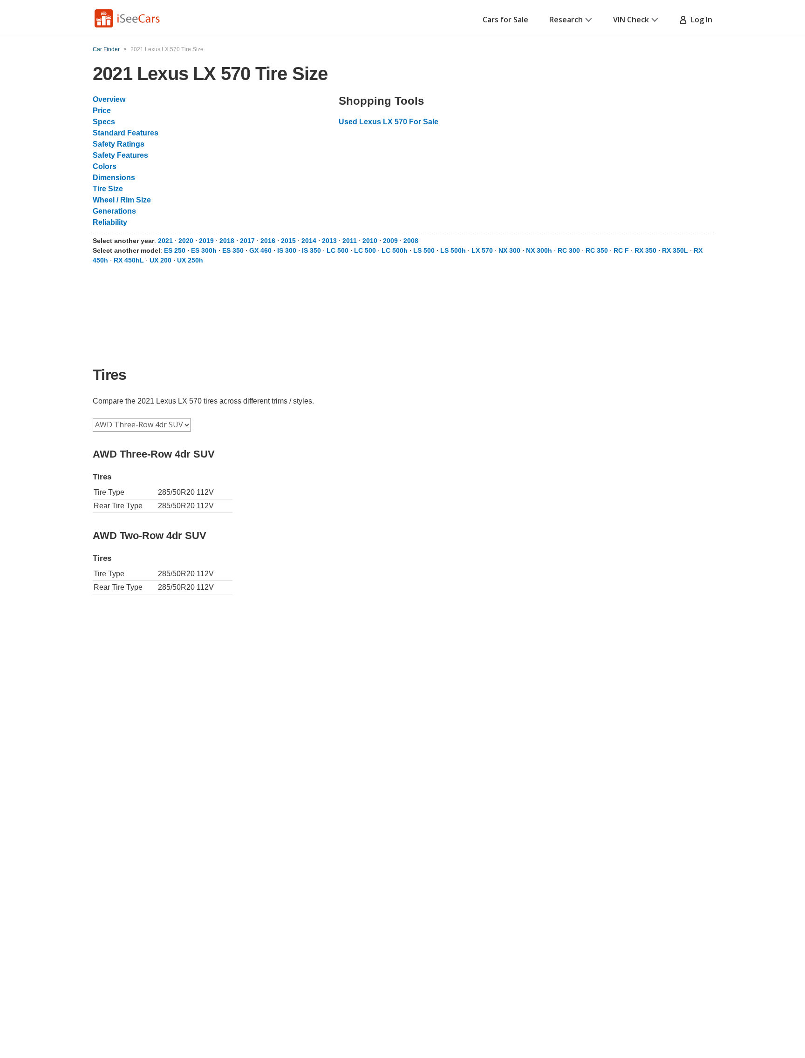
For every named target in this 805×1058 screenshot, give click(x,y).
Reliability (110, 222)
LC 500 (337, 250)
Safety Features (120, 155)
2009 (390, 240)
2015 (288, 240)
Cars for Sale (505, 19)
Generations (114, 211)
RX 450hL (129, 260)
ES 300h (204, 250)
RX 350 (645, 250)
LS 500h (453, 250)
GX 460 (260, 250)
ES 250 (174, 250)
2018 (226, 240)
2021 (165, 240)
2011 (349, 240)
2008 (410, 240)
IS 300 (286, 250)
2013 (329, 240)
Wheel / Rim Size (122, 200)
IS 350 (311, 250)
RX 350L (675, 250)
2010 (369, 240)
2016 (267, 240)
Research (566, 19)
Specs (104, 122)
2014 (308, 240)
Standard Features (125, 133)
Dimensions (114, 178)
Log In (699, 19)
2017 (247, 240)
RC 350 (597, 250)
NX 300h (539, 250)
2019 (206, 240)
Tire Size (108, 189)
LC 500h (395, 250)
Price (102, 111)
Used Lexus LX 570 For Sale (388, 122)
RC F (621, 250)
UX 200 (160, 260)
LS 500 (424, 250)
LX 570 (482, 250)
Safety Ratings (118, 144)
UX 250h (190, 260)
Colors (104, 166)
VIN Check (631, 19)
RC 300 (569, 250)
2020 (185, 240)
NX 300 (509, 250)
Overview (109, 99)
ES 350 (233, 250)
